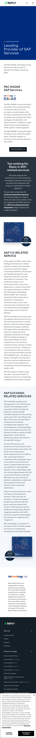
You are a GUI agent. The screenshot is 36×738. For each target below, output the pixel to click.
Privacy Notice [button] (12, 659)
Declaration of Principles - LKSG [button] (16, 682)
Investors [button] (6, 642)
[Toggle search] (27, 3)
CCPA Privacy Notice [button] (10, 673)
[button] (18, 149)
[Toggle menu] (33, 3)
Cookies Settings (9, 733)
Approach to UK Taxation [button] (11, 685)
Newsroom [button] (7, 646)
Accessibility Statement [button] (11, 689)
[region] (18, 715)
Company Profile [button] (9, 635)
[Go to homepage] (10, 3)
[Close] (34, 695)
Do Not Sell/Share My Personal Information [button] (16, 692)
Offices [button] (6, 639)
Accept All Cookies (26, 733)
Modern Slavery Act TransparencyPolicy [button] (14, 677)
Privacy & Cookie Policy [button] (11, 656)
